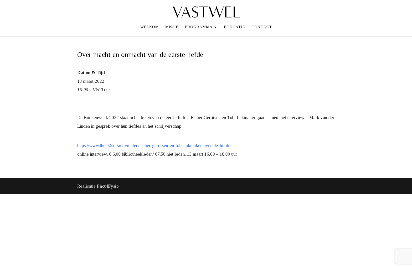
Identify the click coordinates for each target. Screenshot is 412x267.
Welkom (149, 27)
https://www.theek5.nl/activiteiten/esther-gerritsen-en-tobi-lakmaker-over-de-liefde (153, 145)
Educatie (234, 27)
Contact (262, 27)
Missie (172, 27)
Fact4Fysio (108, 186)
